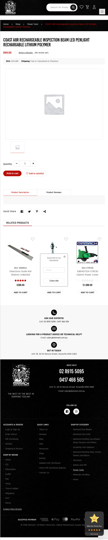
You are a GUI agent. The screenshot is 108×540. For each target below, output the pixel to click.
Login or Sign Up (12, 429)
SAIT (7, 498)
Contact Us (44, 472)
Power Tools (32, 24)
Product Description (20, 192)
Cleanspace (10, 469)
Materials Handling (81, 474)
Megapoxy (9, 493)
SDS (41, 443)
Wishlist (8, 443)
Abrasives (77, 460)
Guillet (8, 474)
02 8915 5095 (50, 321)
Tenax (8, 483)
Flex (7, 478)
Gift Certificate (12, 439)
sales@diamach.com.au (57, 337)
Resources (44, 448)
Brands (42, 458)
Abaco (8, 459)
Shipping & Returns (14, 448)
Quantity (7, 164)
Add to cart (12, 173)
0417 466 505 (63, 321)
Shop (18, 24)
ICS (6, 464)
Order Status (11, 434)
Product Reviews (53, 192)
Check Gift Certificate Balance (52, 467)
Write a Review (26, 52)
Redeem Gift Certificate (49, 463)
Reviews (43, 434)
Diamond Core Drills (81, 434)
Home (6, 24)
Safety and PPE (80, 465)
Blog (41, 439)
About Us (43, 429)
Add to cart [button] (20, 292)
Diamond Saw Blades (82, 429)
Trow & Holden (11, 488)
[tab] (20, 192)
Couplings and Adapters (83, 447)
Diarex (8, 502)
